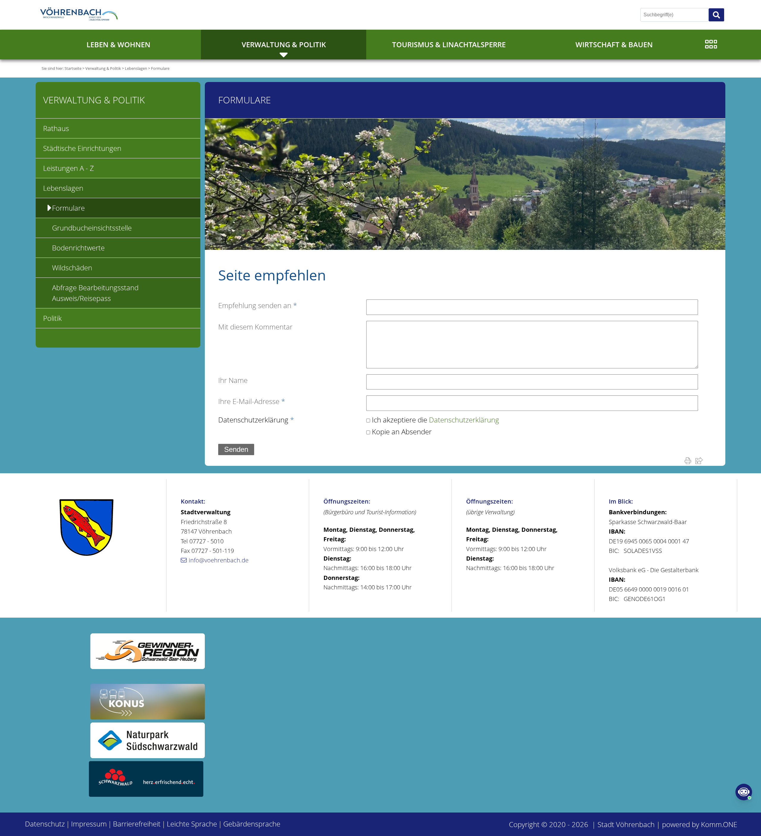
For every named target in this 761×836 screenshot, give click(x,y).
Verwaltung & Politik (284, 44)
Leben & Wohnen (118, 44)
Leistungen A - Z (68, 168)
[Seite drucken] (689, 460)
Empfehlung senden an (257, 305)
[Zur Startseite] (80, 14)
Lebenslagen (136, 68)
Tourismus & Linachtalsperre (449, 44)
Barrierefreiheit (137, 824)
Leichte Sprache (192, 824)
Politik (52, 318)
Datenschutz (45, 824)
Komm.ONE (719, 824)
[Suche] (716, 15)
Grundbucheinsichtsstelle (92, 228)
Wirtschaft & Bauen (614, 44)
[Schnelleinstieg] (711, 44)
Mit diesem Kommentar (255, 327)
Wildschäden (72, 267)
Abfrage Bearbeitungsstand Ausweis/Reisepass (95, 293)
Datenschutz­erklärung (256, 420)
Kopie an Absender (402, 431)
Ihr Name (233, 380)
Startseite (73, 68)
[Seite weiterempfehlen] (700, 460)
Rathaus (56, 128)
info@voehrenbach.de (219, 560)
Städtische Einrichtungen (82, 148)
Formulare (160, 68)
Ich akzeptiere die (435, 420)
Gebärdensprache (251, 824)
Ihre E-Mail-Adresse (251, 401)
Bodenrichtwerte (78, 248)
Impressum (89, 824)
